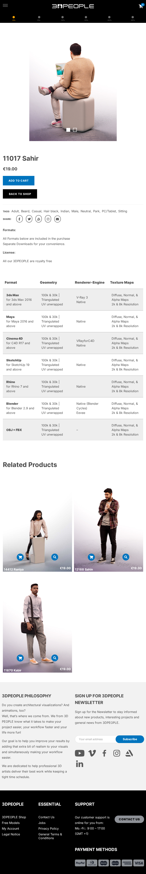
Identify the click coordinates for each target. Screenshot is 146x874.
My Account (10, 828)
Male (74, 211)
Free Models (11, 823)
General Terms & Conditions (50, 836)
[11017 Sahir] (19, 219)
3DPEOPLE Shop (14, 817)
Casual (36, 211)
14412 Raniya (14, 569)
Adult (15, 211)
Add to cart (19, 180)
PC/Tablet (109, 211)
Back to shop (20, 194)
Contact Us (46, 817)
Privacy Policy (48, 828)
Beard (25, 211)
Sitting (122, 211)
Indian (65, 211)
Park (96, 211)
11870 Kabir (12, 670)
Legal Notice (11, 834)
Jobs (41, 823)
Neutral (86, 211)
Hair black (51, 211)
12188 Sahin (84, 569)
